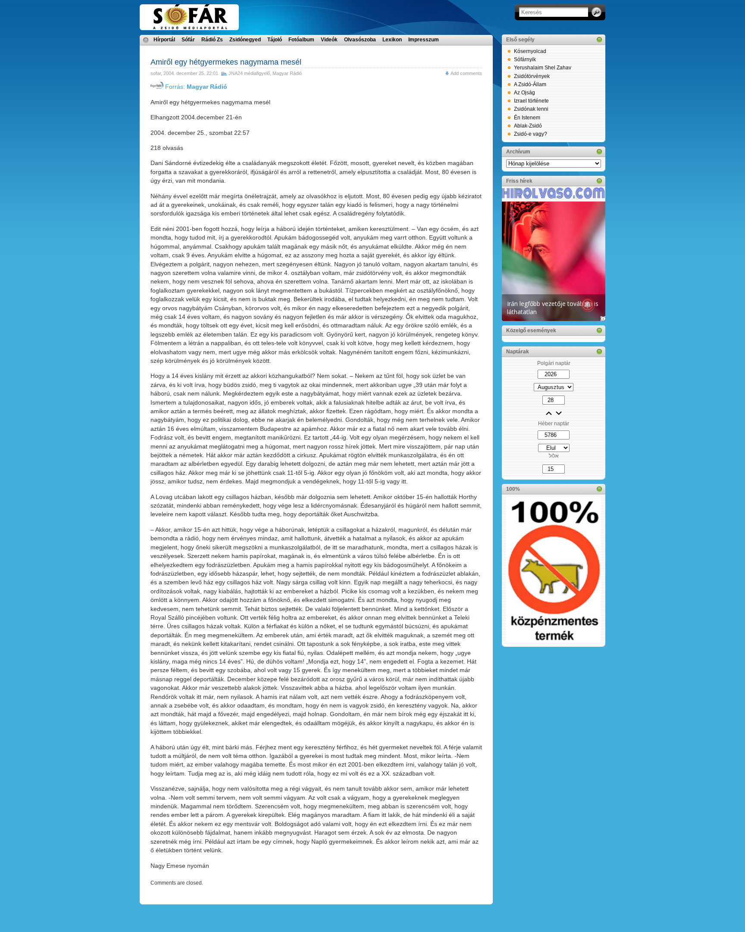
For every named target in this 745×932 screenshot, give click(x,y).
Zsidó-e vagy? (530, 134)
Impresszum (423, 40)
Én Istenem (527, 118)
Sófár (188, 40)
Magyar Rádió (287, 73)
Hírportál (164, 40)
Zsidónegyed (245, 40)
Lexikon (392, 40)
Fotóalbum (301, 40)
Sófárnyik (525, 59)
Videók (329, 40)
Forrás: (195, 86)
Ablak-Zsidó (528, 126)
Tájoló (274, 40)
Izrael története (531, 101)
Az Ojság (524, 93)
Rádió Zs (212, 40)
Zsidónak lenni (531, 109)
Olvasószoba (360, 40)
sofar (155, 73)
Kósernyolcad (530, 51)
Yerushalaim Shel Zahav (542, 68)
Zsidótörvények (532, 76)
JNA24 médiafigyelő (249, 73)
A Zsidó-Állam (530, 84)
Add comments (466, 73)
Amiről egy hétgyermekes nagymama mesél (225, 62)
